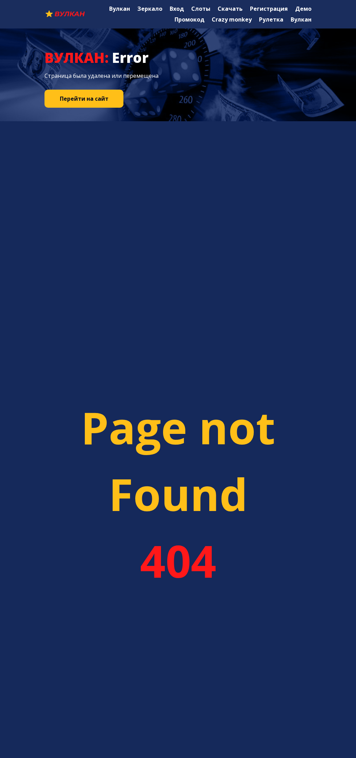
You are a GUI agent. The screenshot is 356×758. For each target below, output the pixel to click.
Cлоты (200, 9)
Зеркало (149, 9)
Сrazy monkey (232, 19)
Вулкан (119, 9)
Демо (303, 9)
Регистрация (269, 9)
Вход (177, 9)
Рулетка (271, 19)
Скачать (230, 9)
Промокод (189, 19)
